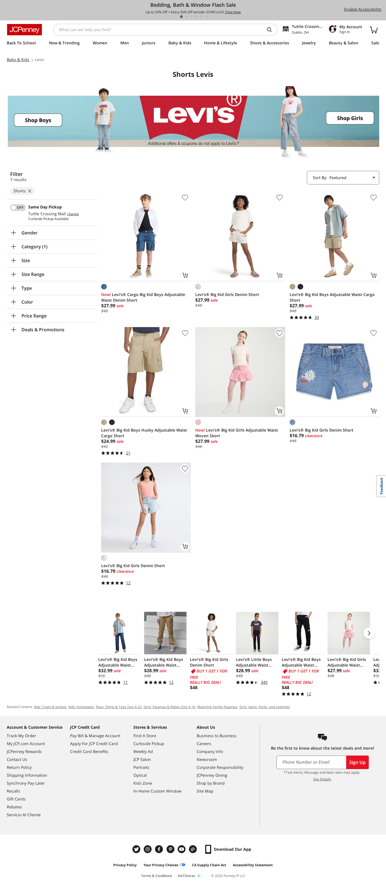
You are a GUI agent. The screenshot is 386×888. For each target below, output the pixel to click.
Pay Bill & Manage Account (95, 735)
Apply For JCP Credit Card (94, 743)
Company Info (210, 751)
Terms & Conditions (156, 875)
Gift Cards (16, 799)
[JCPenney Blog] (193, 849)
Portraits (141, 767)
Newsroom (207, 759)
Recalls (13, 791)
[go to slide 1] (181, 16)
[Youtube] (182, 849)
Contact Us (17, 759)
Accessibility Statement (253, 865)
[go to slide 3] (191, 16)
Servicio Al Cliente (24, 814)
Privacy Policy (125, 865)
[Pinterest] (171, 849)
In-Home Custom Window (157, 791)
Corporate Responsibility (220, 767)
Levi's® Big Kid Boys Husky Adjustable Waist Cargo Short (144, 432)
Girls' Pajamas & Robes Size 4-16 (169, 706)
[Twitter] (137, 849)
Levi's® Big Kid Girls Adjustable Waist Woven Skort (236, 432)
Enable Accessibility (362, 9)
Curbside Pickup (148, 743)
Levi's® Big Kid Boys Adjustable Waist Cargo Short (332, 297)
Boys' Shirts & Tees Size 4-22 (119, 706)
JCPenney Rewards (24, 751)
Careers (204, 743)
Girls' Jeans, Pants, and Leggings (264, 706)
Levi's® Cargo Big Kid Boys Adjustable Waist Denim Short (143, 297)
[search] (271, 29)
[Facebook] (159, 849)
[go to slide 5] (201, 16)
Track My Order (21, 735)
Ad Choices (186, 875)
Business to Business (217, 735)
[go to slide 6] (206, 16)
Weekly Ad (143, 751)
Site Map (205, 791)
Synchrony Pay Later (26, 783)
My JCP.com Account (26, 743)
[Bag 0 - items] (373, 29)
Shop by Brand (211, 783)
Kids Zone (142, 783)
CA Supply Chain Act (209, 865)
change (73, 214)
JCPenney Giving (212, 775)
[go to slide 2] (186, 16)
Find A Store (144, 735)
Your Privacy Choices (161, 865)
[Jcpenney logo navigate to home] (24, 29)
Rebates (14, 806)
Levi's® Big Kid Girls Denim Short (227, 294)
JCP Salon (142, 759)
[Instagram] (148, 849)
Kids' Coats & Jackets (50, 706)
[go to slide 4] (196, 16)
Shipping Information (27, 775)
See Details (322, 779)
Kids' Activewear (81, 706)
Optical (140, 775)
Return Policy (19, 767)
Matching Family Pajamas (217, 706)
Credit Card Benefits (89, 751)
